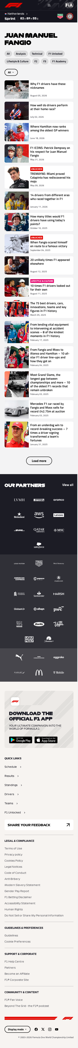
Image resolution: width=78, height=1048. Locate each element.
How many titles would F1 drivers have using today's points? (47, 220)
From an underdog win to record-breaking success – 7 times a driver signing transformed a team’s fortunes (49, 436)
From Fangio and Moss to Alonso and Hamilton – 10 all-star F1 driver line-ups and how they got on (47, 359)
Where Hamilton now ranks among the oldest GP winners (48, 130)
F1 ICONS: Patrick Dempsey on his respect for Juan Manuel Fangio (48, 151)
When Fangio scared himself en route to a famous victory (48, 244)
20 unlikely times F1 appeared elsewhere (43, 262)
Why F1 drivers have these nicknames (48, 86)
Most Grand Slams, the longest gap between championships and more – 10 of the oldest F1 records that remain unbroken (48, 386)
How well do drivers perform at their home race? (49, 107)
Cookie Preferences (17, 945)
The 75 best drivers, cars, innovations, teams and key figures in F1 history (48, 307)
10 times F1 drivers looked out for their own (47, 287)
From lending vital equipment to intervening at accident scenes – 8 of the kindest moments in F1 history (48, 332)
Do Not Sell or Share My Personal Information (34, 919)
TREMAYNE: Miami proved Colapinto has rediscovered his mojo (48, 177)
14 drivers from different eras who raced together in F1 (47, 198)
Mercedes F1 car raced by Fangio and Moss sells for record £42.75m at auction (47, 411)
